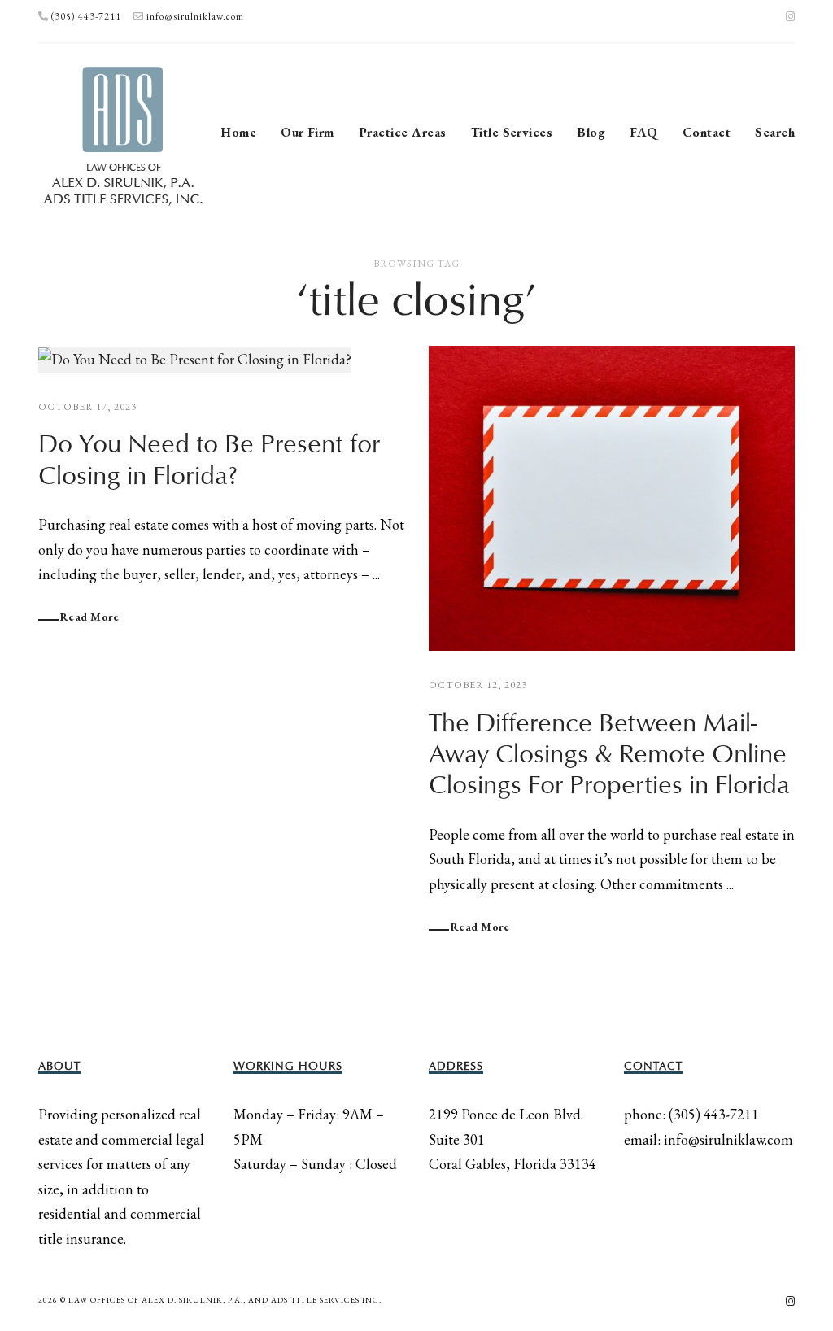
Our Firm (307, 132)
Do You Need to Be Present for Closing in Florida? (209, 460)
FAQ (643, 132)
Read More (90, 616)
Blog (591, 132)
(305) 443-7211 (86, 16)
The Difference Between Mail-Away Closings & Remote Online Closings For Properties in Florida (609, 755)
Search (775, 132)
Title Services (512, 132)
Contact (707, 132)
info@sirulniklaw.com (195, 16)
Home (238, 132)
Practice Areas (403, 132)
